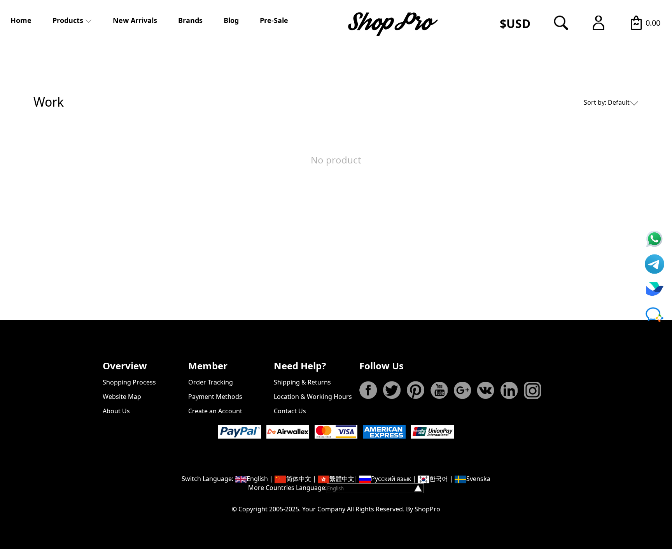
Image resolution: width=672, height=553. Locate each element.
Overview (125, 365)
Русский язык (391, 478)
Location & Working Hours (313, 396)
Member (208, 365)
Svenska (478, 478)
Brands (190, 20)
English (257, 478)
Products (67, 20)
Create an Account (215, 411)
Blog (231, 20)
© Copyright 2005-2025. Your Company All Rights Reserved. (318, 509)
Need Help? (300, 365)
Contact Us (290, 411)
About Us (116, 411)
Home (21, 20)
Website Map (122, 396)
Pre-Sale (274, 20)
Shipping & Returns (302, 382)
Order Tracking (210, 382)
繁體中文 (341, 478)
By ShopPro (423, 509)
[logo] (393, 23)
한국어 (438, 478)
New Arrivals (135, 20)
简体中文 (298, 478)
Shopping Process (129, 382)
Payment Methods (215, 396)
